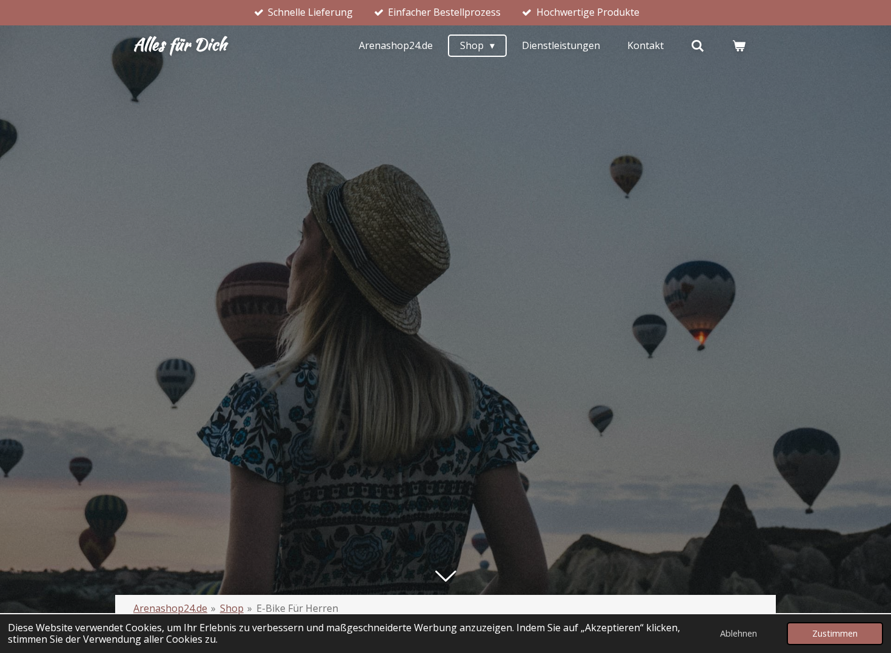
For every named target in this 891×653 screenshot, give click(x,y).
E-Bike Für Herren (297, 608)
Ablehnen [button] (738, 633)
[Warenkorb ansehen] (739, 45)
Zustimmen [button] (835, 633)
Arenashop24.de (170, 608)
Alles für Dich (179, 44)
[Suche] (697, 45)
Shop (232, 608)
